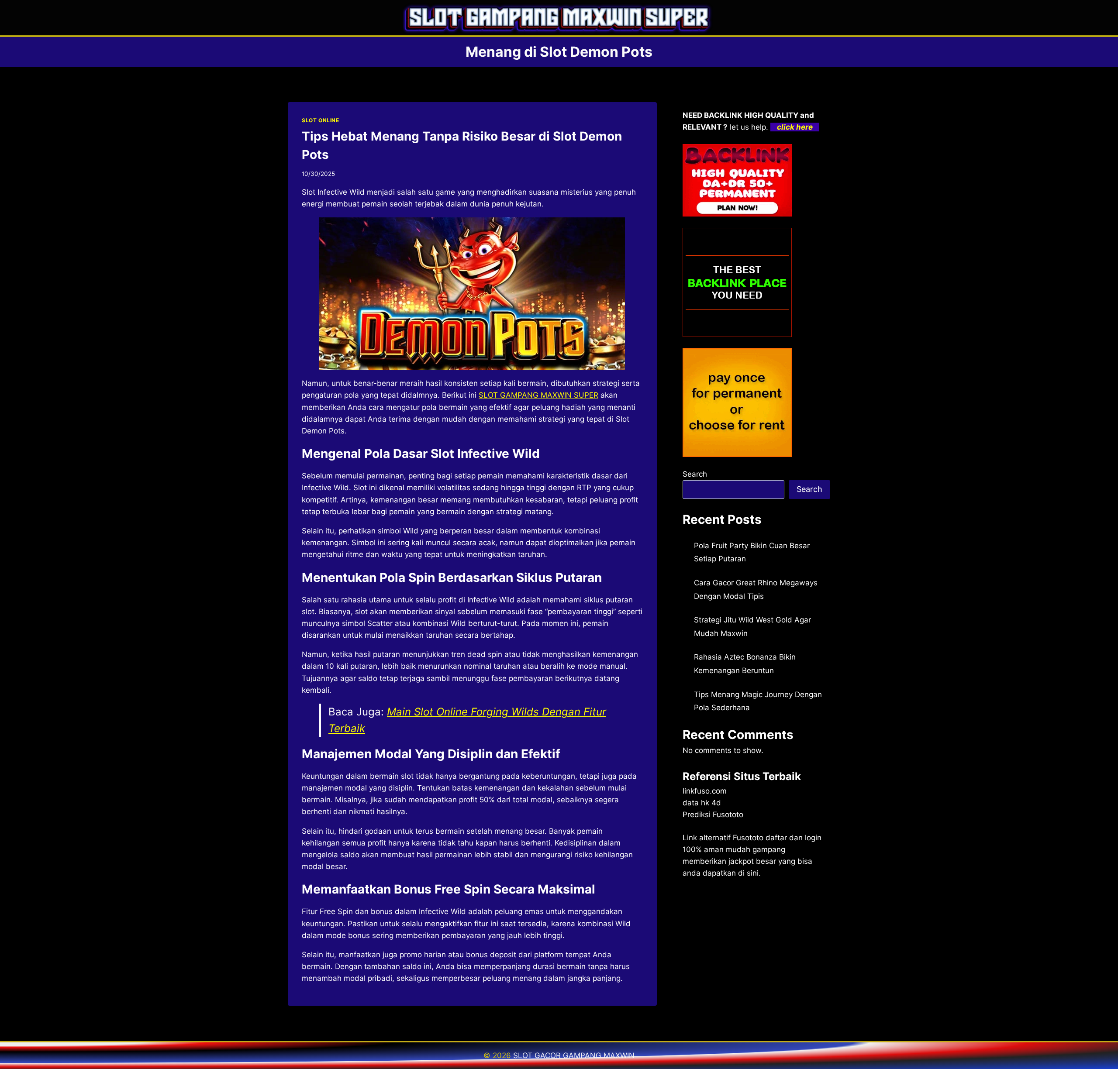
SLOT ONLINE (320, 120)
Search (695, 474)
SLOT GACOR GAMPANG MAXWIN (574, 1055)
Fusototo (748, 837)
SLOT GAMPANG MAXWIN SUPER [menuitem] (538, 395)
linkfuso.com (705, 791)
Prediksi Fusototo (713, 814)
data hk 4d (702, 802)
